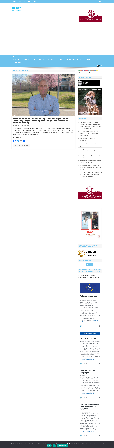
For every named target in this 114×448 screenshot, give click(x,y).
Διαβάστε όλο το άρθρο (22, 145)
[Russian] (95, 70)
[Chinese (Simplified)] (81, 70)
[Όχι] (112, 444)
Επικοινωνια (35, 1)
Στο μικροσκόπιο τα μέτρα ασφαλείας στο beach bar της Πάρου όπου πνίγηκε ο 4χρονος (90, 151)
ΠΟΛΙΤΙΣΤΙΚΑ (59, 59)
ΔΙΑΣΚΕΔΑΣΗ (42, 59)
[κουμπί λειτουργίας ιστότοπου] (98, 66)
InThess (16, 7)
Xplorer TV (26, 59)
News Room (27, 125)
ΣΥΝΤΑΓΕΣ (51, 59)
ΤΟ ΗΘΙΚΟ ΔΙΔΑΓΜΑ (18, 62)
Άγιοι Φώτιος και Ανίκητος (86, 146)
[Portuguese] (93, 70)
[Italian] (91, 70)
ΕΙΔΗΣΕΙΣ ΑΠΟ (16, 59)
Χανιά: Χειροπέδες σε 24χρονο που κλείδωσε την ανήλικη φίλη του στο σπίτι (91, 156)
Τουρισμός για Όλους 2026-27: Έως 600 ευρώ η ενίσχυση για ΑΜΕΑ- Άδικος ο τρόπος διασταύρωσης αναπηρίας (91, 174)
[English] (83, 70)
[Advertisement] (57, 42)
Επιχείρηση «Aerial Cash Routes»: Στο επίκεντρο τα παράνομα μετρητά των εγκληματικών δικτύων (89, 133)
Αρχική (29, 1)
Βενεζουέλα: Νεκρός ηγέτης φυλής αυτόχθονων (88, 139)
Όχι (54, 445)
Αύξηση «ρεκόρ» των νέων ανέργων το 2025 (90, 143)
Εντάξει (49, 445)
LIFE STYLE (34, 59)
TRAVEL (89, 59)
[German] (87, 70)
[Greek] (89, 70)
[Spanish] (97, 70)
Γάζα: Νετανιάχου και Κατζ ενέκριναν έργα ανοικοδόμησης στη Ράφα (90, 161)
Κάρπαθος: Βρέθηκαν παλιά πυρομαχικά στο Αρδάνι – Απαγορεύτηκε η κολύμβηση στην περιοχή (91, 167)
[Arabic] (79, 70)
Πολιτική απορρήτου (62, 445)
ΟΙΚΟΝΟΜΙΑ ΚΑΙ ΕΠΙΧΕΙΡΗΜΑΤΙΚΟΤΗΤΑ (74, 59)
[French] (85, 70)
